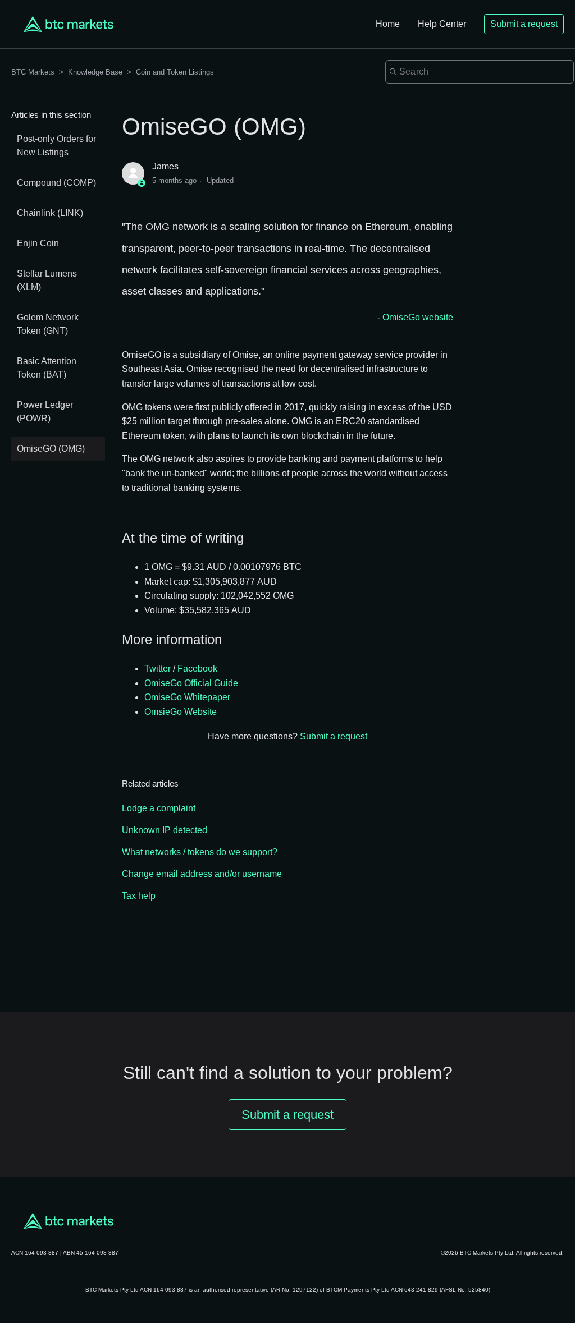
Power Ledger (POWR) (45, 411)
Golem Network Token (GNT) (48, 324)
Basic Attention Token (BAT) (46, 367)
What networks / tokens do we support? (199, 852)
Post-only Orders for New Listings (56, 145)
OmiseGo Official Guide (191, 683)
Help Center (442, 24)
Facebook (197, 668)
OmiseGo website (417, 317)
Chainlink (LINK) (50, 213)
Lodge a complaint (158, 808)
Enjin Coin (38, 243)
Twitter (157, 668)
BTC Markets (34, 72)
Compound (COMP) (56, 182)
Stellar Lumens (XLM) (47, 280)
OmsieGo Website (180, 711)
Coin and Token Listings (175, 72)
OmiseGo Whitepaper (187, 697)
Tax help (139, 896)
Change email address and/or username (202, 874)
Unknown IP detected (164, 830)
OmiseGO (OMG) (51, 448)
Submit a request (524, 24)
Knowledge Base (95, 72)
